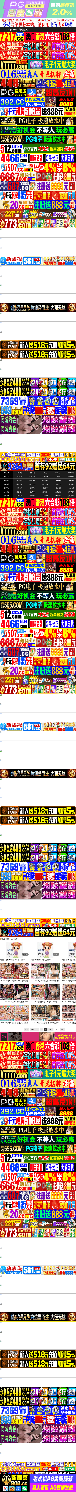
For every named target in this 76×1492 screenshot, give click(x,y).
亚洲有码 (58, 473)
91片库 (58, 488)
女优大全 (71, 488)
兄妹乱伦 (32, 496)
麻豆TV (32, 488)
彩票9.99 (58, 484)
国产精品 (19, 473)
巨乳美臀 (45, 476)
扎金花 (71, 484)
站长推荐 (6, 480)
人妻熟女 (58, 476)
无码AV (6, 488)
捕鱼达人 (19, 484)
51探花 (45, 488)
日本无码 (45, 473)
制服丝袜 (71, 476)
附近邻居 (19, 480)
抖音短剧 (19, 488)
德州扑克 (45, 484)
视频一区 (6, 473)
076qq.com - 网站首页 (17, 29)
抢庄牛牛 (32, 484)
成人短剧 (45, 496)
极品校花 (58, 496)
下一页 (50, 1029)
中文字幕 (32, 476)
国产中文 (19, 496)
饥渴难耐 (32, 480)
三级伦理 (19, 476)
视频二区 (6, 476)
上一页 (33, 1029)
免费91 (32, 492)
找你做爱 (45, 480)
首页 (26, 1029)
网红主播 (32, 473)
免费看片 (19, 492)
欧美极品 (71, 473)
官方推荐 (6, 484)
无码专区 (6, 492)
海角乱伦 (45, 492)
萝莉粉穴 (71, 492)
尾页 (62, 1029)
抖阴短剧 (71, 496)
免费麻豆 (58, 492)
